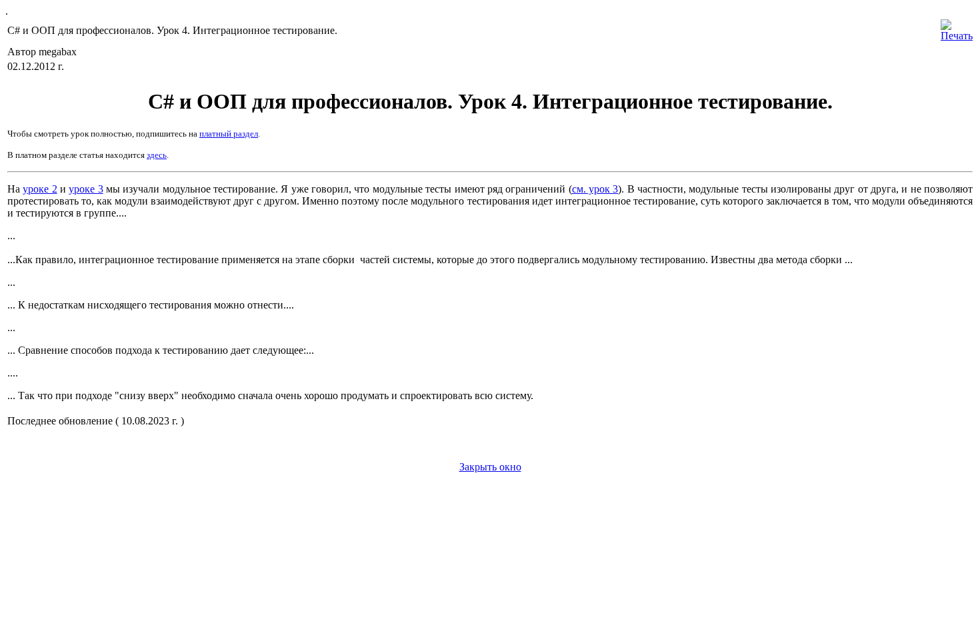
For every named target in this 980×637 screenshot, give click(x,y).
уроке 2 (40, 189)
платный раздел (228, 134)
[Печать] (957, 27)
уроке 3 (86, 189)
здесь (157, 155)
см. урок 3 (595, 189)
